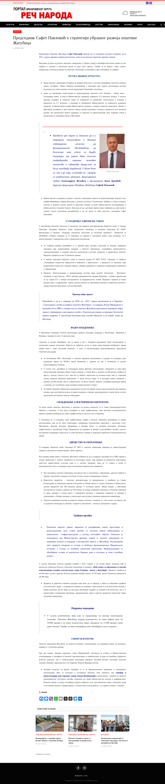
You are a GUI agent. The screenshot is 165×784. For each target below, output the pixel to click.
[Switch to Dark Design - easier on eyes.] (161, 25)
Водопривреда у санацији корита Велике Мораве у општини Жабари (49, 739)
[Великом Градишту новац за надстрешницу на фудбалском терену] (82, 723)
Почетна (10, 24)
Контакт (152, 24)
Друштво (38, 24)
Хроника (128, 24)
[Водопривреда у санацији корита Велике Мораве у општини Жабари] (50, 723)
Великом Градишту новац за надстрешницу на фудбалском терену (51, 3)
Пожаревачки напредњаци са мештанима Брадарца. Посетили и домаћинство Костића (114, 740)
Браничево (24, 24)
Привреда (66, 24)
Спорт (140, 24)
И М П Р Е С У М (81, 775)
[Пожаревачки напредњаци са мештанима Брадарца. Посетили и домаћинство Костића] (115, 723)
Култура (99, 24)
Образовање (113, 24)
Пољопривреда (83, 24)
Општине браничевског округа (49, 734)
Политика (52, 24)
